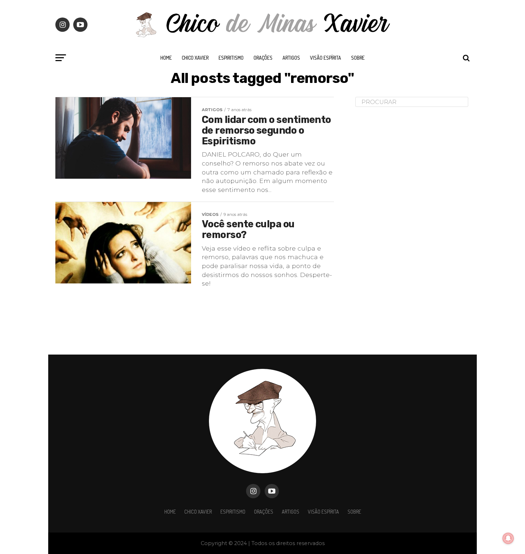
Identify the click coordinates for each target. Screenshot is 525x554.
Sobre (358, 58)
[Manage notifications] (508, 538)
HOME (166, 58)
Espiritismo (231, 58)
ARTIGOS (291, 58)
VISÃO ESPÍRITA (325, 58)
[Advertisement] (408, 225)
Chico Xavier (195, 58)
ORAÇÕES (263, 58)
